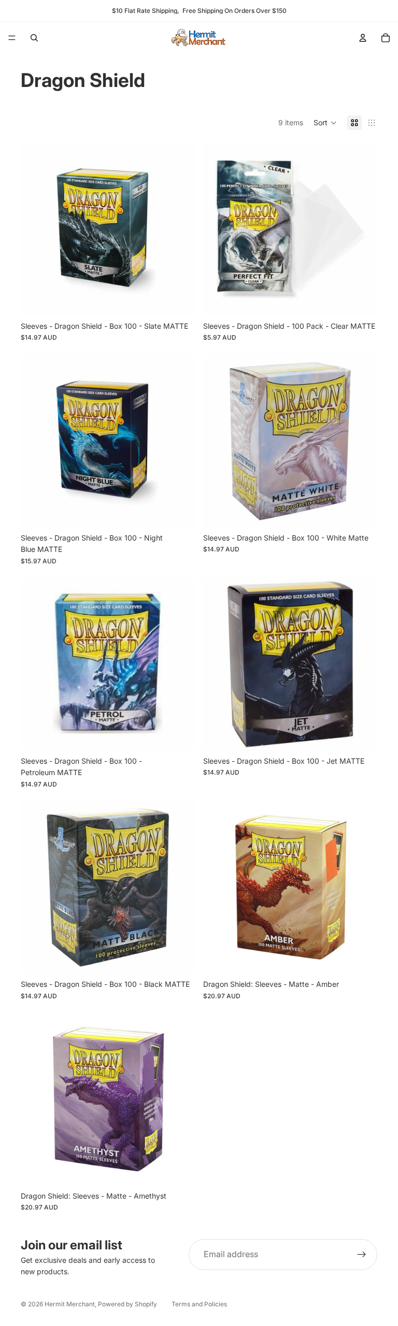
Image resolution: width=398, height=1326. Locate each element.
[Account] (362, 37)
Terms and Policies (199, 1304)
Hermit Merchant (70, 1304)
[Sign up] (362, 1254)
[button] (325, 122)
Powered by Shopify (127, 1304)
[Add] (178, 300)
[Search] (34, 37)
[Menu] (12, 38)
